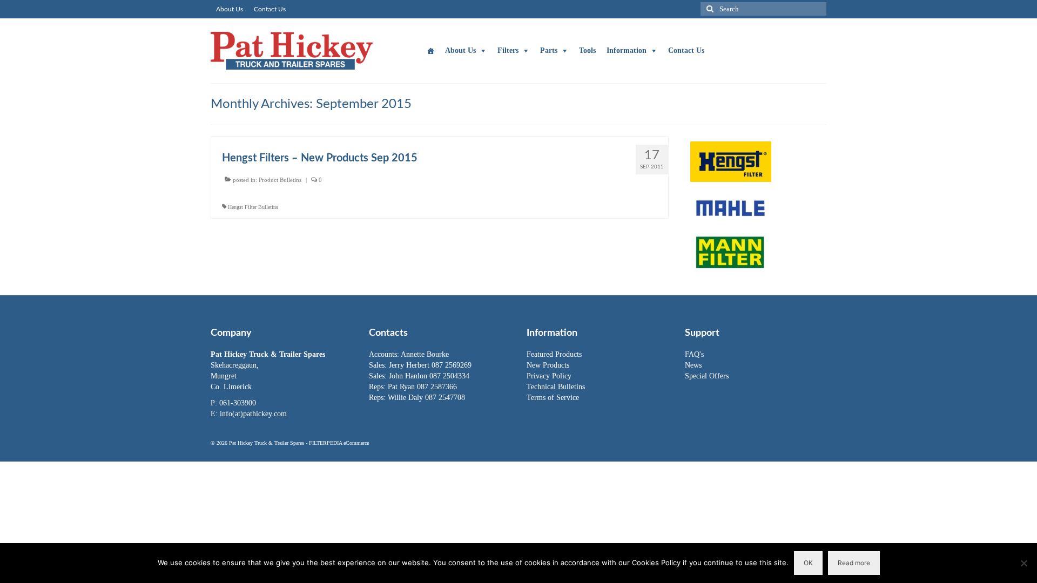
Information (627, 50)
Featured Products (554, 354)
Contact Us (686, 50)
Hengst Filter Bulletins (253, 207)
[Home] (430, 51)
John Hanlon (409, 376)
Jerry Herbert (410, 365)
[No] (1023, 563)
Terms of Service (553, 398)
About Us (460, 50)
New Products (548, 365)
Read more (854, 563)
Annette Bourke (425, 354)
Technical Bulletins (556, 387)
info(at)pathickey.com (253, 414)
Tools (587, 50)
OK (808, 563)
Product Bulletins (280, 180)
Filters (507, 50)
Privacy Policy (549, 376)
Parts (548, 50)
